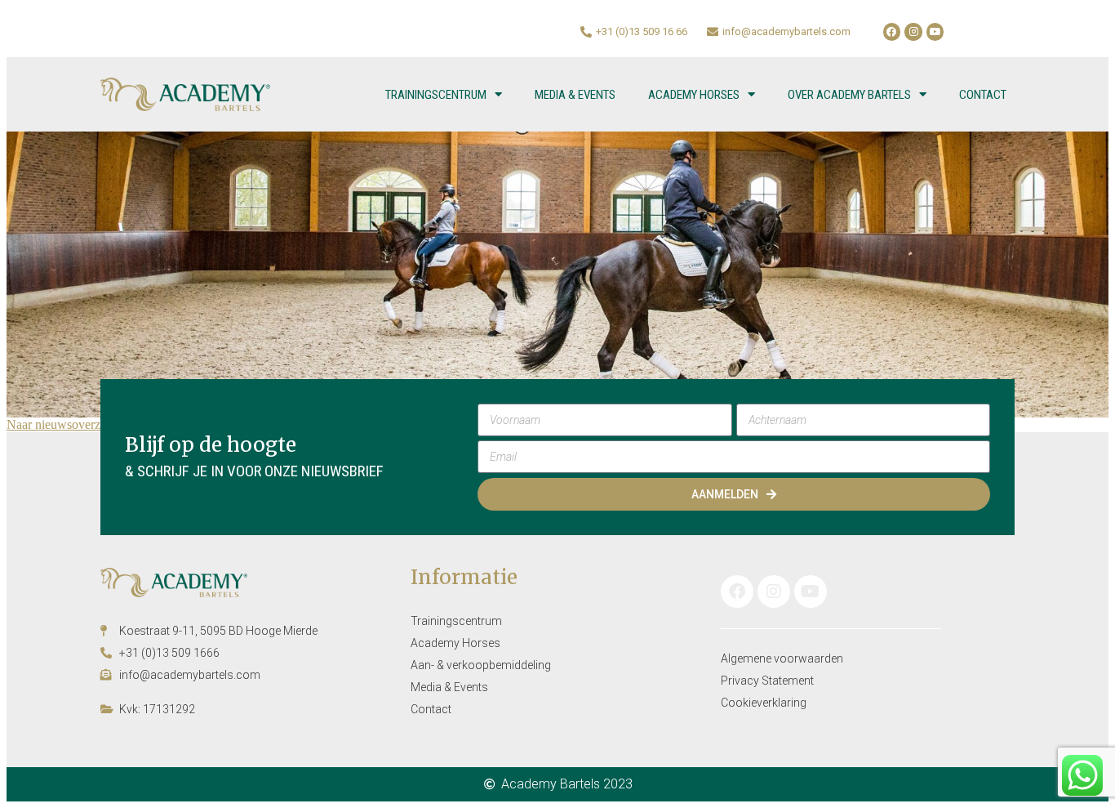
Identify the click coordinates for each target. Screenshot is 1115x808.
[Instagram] (913, 32)
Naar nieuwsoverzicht (63, 424)
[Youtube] (935, 32)
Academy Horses (694, 94)
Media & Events (575, 94)
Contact (982, 94)
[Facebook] (892, 32)
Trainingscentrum (435, 94)
